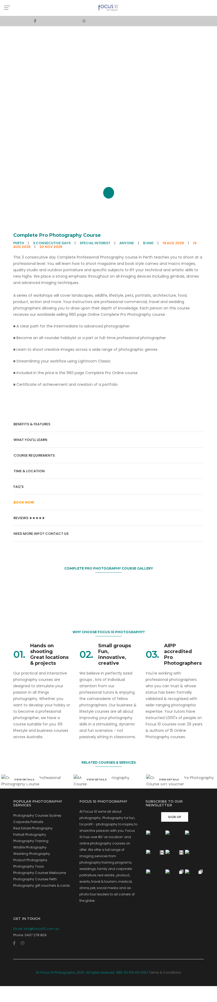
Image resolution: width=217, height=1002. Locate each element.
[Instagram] (84, 21)
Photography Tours (28, 866)
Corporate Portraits (28, 822)
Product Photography (30, 860)
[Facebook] (35, 21)
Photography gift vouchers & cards (41, 885)
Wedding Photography (31, 853)
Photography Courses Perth (35, 879)
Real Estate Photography (33, 828)
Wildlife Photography (30, 847)
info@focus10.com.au (41, 928)
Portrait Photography (29, 834)
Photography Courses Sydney (37, 815)
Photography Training (30, 841)
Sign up (175, 817)
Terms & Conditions (165, 972)
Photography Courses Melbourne (39, 872)
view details (24, 779)
